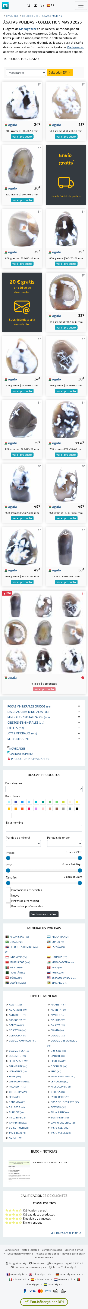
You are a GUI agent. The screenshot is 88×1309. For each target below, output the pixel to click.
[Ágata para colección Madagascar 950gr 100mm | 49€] (22, 546)
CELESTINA (17, 1030)
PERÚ (57, 967)
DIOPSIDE (58, 1050)
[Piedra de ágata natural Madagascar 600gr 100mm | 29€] (22, 228)
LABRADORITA (19, 1081)
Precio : (10, 852)
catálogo (12, 15)
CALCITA (58, 1025)
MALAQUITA (17, 1086)
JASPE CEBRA (60, 1127)
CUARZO (58, 1035)
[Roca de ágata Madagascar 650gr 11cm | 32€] (66, 292)
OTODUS (58, 1091)
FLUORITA (58, 1060)
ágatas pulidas (52, 15)
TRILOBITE (17, 1117)
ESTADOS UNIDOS (64, 977)
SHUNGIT (16, 1112)
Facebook (38, 1263)
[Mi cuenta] (35, 6)
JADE (56, 1071)
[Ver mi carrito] (42, 6)
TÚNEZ (16, 977)
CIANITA (57, 1030)
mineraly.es (42, 1279)
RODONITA (17, 1101)
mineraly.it (19, 1279)
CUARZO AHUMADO (22, 1040)
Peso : (10, 865)
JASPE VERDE (60, 1132)
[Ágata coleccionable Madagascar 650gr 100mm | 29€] (66, 228)
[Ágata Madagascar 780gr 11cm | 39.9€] (66, 419)
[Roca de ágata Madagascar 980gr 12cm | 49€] (22, 483)
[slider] (8, 858)
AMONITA (58, 1009)
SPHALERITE (60, 1112)
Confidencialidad (52, 1249)
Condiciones (12, 1249)
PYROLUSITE (60, 1096)
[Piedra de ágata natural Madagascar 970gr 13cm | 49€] (66, 483)
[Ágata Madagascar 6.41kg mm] (44, 632)
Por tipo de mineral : (18, 837)
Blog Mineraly (17, 1263)
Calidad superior (20, 753)
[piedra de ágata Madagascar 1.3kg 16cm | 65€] (66, 546)
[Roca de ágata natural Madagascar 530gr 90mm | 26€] (22, 164)
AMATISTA (58, 1004)
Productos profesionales (29, 758)
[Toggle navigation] (81, 5)
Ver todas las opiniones (66, 1232)
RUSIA (57, 972)
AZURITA (58, 1019)
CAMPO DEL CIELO (63, 1122)
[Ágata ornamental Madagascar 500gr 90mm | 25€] (66, 101)
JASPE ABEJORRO (63, 1076)
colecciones (30, 15)
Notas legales (30, 1249)
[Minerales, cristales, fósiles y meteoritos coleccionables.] (5, 5)
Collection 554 (58, 72)
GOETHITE (59, 1066)
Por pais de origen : (59, 837)
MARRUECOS (20, 962)
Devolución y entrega (20, 1253)
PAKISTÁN (17, 972)
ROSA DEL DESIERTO (65, 1101)
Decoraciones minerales (28, 711)
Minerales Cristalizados (28, 717)
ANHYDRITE (17, 1014)
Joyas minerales (22, 733)
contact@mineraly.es (33, 1267)
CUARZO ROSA (19, 1050)
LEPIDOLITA (59, 1081)
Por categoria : (14, 783)
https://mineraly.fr (64, 1267)
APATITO (57, 1014)
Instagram (56, 1263)
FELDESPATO (18, 1060)
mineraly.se (54, 1284)
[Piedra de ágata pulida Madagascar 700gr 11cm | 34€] (22, 355)
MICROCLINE (60, 1086)
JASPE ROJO (17, 1132)
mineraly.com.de (70, 1274)
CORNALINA (17, 1035)
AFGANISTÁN (19, 936)
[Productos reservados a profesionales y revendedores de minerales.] (82, 677)
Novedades (16, 748)
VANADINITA (18, 1122)
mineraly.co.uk (41, 1274)
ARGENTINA (60, 936)
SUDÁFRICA (18, 982)
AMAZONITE (18, 1009)
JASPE (15, 1076)
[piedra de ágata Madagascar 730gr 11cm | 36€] (66, 355)
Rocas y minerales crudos (29, 706)
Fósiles (15, 728)
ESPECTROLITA (19, 1127)
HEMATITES (17, 1071)
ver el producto (22, 136)
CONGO (58, 941)
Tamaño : (11, 877)
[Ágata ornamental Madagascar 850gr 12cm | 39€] (22, 419)
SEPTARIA (58, 1107)
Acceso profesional (48, 1253)
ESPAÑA (58, 946)
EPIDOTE (58, 1055)
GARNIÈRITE (18, 1066)
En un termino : (15, 822)
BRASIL (16, 941)
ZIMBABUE (59, 982)
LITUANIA (59, 956)
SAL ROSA (17, 1107)
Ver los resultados (44, 914)
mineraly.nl (65, 1279)
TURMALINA (60, 1117)
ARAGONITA (17, 1019)
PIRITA (14, 1096)
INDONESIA (18, 956)
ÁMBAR (15, 1137)
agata (12, 124)
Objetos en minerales (25, 722)
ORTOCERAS (18, 1091)
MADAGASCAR (63, 962)
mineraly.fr (17, 1274)
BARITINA (16, 1025)
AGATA (15, 1004)
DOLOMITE (17, 1055)
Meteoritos (18, 739)
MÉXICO (16, 967)
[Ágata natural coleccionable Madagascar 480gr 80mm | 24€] (22, 101)
